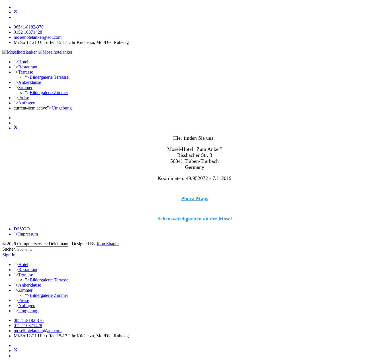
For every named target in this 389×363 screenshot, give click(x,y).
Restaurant (27, 66)
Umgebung (62, 108)
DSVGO (22, 228)
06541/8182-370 (29, 27)
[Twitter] (16, 12)
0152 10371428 (28, 32)
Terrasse (25, 72)
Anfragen (26, 102)
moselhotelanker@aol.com (38, 37)
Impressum (28, 234)
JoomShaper (108, 243)
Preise (23, 97)
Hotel (23, 61)
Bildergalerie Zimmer (49, 92)
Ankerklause (29, 82)
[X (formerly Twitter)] (16, 127)
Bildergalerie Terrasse (49, 77)
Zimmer (25, 87)
